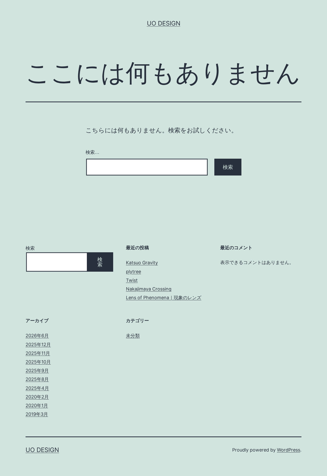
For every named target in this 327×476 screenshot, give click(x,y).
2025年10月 (38, 362)
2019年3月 (37, 414)
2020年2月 (37, 396)
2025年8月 (37, 379)
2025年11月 (38, 353)
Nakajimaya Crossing (148, 289)
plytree (133, 271)
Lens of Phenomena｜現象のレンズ (163, 297)
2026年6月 (37, 335)
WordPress (288, 450)
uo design (163, 23)
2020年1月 (37, 405)
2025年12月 (38, 344)
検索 (30, 248)
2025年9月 (37, 370)
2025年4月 (37, 388)
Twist (132, 280)
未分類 (133, 335)
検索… (92, 152)
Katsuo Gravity (142, 262)
